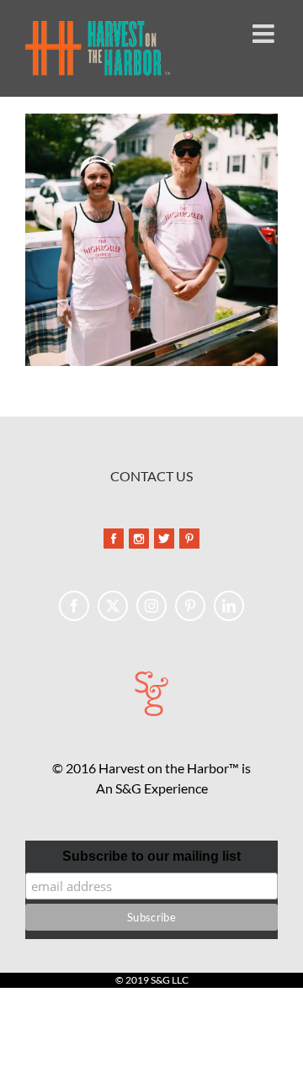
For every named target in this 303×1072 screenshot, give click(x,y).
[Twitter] (113, 606)
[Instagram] (151, 606)
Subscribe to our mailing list (151, 856)
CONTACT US (151, 476)
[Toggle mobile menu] (265, 33)
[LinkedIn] (229, 606)
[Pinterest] (190, 606)
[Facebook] (74, 606)
